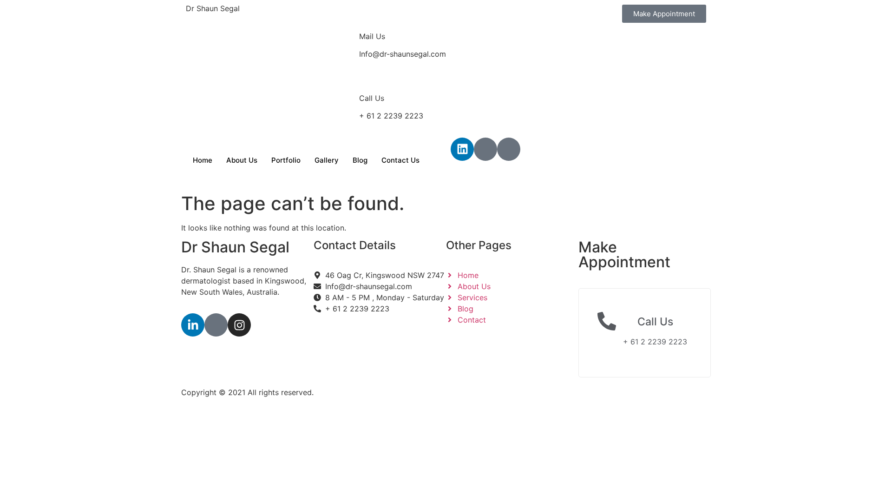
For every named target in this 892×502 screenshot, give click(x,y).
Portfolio (286, 160)
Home (202, 160)
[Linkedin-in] (192, 325)
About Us (241, 160)
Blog (360, 160)
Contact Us (400, 160)
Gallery (327, 160)
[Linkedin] (462, 149)
